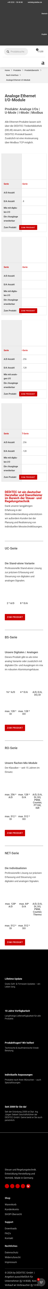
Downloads (11, 1228)
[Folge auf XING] (12, 1186)
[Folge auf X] (28, 1186)
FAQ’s (8, 1233)
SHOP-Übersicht (13, 1214)
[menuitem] (24, 14)
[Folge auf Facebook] (17, 1186)
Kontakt (9, 1238)
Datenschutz (11, 1252)
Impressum (11, 1262)
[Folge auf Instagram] (23, 1186)
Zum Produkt (28, 227)
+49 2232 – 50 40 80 (15, 2)
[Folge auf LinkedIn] (7, 1186)
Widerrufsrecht (13, 1257)
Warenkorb (10, 1204)
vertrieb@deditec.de (35, 2)
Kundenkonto (12, 1209)
